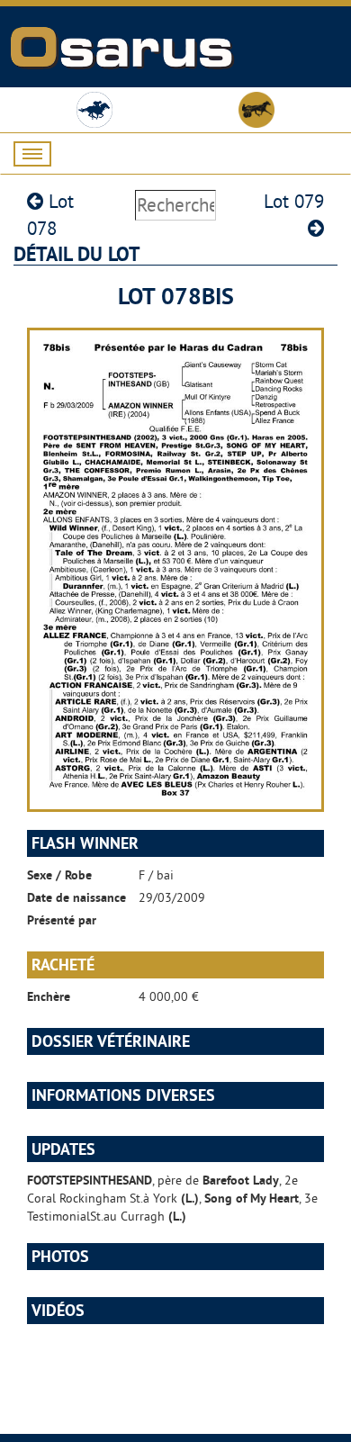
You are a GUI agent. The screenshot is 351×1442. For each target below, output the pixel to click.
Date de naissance (76, 897)
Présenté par (61, 920)
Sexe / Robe (59, 875)
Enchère (48, 996)
